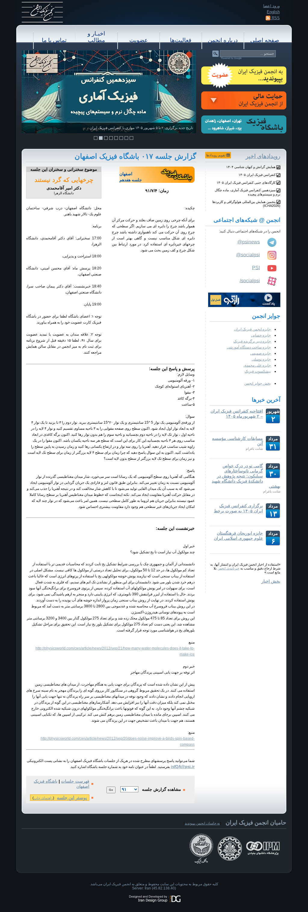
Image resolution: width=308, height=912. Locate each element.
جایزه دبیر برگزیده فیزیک (252, 341)
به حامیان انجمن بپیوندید (202, 823)
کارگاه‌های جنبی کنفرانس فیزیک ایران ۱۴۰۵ (246, 182)
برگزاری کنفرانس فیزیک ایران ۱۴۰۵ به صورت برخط (238, 508)
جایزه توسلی (261, 359)
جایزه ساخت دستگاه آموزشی (249, 347)
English (273, 12)
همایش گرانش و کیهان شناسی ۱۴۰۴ (251, 167)
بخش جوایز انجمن (257, 383)
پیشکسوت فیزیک (258, 371)
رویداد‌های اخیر (263, 156)
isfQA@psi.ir (183, 766)
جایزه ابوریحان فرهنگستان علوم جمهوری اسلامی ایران (238, 536)
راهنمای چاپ (43, 798)
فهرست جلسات (75, 781)
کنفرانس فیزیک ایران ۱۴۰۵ (257, 175)
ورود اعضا (271, 6)
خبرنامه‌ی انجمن (228, 568)
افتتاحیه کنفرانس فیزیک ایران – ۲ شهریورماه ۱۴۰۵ (237, 414)
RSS (275, 18)
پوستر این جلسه (72, 797)
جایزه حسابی (261, 335)
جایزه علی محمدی (257, 365)
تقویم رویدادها (216, 155)
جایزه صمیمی (260, 353)
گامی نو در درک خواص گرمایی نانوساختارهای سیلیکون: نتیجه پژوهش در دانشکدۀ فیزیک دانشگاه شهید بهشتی (246, 476)
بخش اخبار (270, 581)
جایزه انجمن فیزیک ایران (252, 329)
